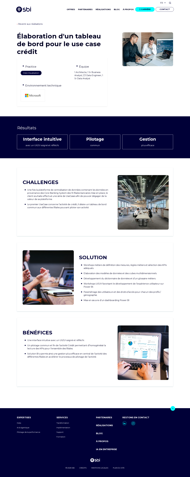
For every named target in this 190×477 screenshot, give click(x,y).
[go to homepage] (95, 460)
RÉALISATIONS (103, 9)
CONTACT (165, 9)
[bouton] (172, 408)
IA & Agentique (23, 428)
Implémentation (63, 428)
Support (59, 432)
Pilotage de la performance (28, 432)
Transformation (62, 423)
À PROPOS (102, 441)
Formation (60, 437)
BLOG (117, 9)
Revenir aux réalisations (30, 24)
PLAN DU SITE (118, 468)
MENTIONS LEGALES (99, 468)
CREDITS (83, 468)
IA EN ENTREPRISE (106, 449)
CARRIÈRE (146, 9)
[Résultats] (95, 127)
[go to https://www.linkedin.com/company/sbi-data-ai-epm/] (124, 423)
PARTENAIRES (85, 9)
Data (19, 423)
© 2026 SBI (70, 468)
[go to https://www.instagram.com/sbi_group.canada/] (133, 423)
